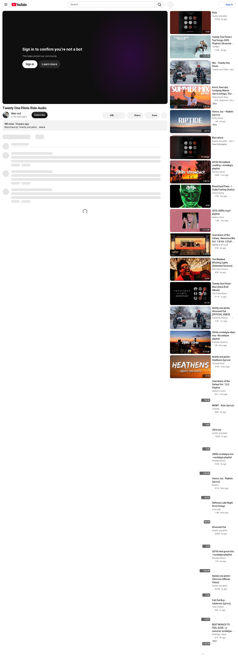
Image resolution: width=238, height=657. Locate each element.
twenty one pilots (219, 141)
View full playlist (219, 144)
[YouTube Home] (19, 4)
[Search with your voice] (170, 4)
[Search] (159, 4)
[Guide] (6, 4)
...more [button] (41, 127)
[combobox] (112, 4)
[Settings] (213, 4)
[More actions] (164, 115)
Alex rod (16, 113)
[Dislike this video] (120, 115)
